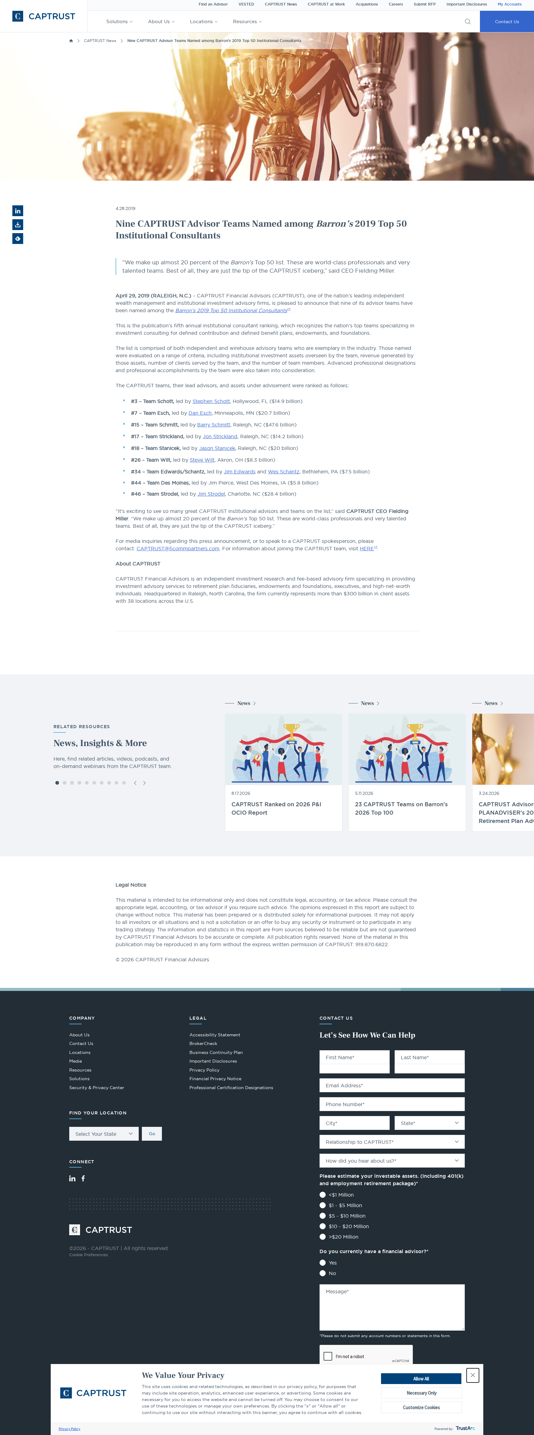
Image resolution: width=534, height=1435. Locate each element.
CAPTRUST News (281, 4)
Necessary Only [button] (422, 1393)
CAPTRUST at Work (326, 4)
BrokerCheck (203, 1044)
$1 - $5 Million (345, 1205)
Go (152, 1133)
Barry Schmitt (213, 425)
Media (75, 1061)
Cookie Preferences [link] (88, 1254)
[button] (473, 1375)
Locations (201, 21)
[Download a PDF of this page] (17, 224)
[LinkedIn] (72, 1178)
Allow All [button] (421, 1379)
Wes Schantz (283, 471)
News (243, 703)
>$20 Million (343, 1237)
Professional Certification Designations (231, 1088)
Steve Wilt (202, 460)
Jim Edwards (240, 471)
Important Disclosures (467, 4)
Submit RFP (425, 4)
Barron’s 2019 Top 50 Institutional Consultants (231, 310)
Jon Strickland (220, 436)
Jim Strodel (211, 494)
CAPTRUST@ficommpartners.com (178, 548)
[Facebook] (83, 1178)
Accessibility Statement (214, 1035)
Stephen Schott (211, 401)
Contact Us (507, 21)
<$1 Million (341, 1195)
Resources (245, 21)
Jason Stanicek (217, 448)
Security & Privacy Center (96, 1087)
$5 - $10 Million (347, 1216)
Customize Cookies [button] (421, 1407)
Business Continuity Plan (216, 1052)
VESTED (246, 4)
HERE (367, 548)
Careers (396, 4)
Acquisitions (367, 4)
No (332, 1273)
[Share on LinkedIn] (17, 210)
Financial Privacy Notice (215, 1078)
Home (71, 41)
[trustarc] (465, 1428)
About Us (159, 21)
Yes (333, 1263)
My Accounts (510, 4)
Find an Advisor (213, 4)
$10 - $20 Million (349, 1226)
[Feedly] (17, 238)
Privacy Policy (69, 1428)
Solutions (117, 21)
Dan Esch (200, 413)
